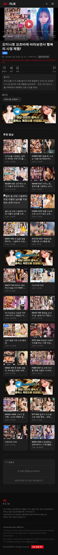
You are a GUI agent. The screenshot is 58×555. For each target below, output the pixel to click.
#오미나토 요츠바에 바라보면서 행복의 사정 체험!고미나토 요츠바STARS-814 (29, 61)
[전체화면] (54, 36)
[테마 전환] (47, 4)
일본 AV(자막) (44, 57)
